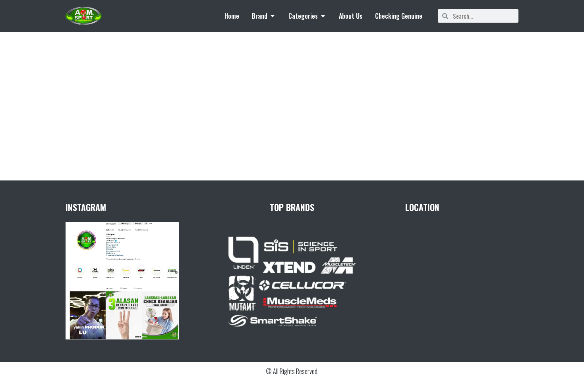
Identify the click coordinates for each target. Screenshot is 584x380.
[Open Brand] (272, 16)
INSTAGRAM (86, 207)
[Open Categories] (323, 16)
